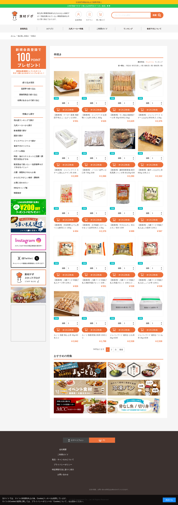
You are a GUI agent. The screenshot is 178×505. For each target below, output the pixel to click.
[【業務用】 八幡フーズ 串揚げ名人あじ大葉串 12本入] (150, 193)
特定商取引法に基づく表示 (63, 469)
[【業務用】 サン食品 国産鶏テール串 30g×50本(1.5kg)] (122, 83)
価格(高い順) (158, 66)
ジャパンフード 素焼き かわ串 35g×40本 (122, 336)
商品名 (128, 66)
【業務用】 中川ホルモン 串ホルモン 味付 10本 (122, 226)
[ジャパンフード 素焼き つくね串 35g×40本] (150, 303)
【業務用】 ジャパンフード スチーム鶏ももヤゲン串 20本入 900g (66, 171)
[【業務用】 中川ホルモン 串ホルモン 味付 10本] (122, 193)
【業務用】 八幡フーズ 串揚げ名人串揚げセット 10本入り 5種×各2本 (122, 281)
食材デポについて (154, 29)
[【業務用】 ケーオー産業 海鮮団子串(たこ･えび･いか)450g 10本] (66, 83)
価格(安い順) (148, 66)
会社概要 (63, 449)
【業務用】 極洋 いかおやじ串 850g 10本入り (150, 171)
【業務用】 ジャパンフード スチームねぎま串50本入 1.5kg (150, 116)
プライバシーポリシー (63, 465)
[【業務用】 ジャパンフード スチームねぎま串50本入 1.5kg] (150, 83)
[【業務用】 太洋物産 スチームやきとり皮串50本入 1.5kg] (94, 193)
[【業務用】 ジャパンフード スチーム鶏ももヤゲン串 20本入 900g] (66, 138)
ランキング (128, 29)
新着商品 (23, 29)
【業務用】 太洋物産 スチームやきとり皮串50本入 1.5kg (94, 226)
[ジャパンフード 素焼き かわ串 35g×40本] (122, 303)
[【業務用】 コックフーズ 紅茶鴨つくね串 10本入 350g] (94, 83)
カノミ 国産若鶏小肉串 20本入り (94, 336)
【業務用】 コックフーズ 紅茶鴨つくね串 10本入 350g (94, 116)
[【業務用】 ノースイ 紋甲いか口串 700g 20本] (94, 138)
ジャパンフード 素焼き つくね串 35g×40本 (150, 336)
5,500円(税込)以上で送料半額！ (89, 2)
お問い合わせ (62, 474)
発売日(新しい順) (138, 66)
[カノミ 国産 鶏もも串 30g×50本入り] (66, 303)
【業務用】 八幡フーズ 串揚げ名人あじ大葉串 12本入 (150, 226)
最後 (121, 349)
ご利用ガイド (102, 29)
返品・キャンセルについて (63, 459)
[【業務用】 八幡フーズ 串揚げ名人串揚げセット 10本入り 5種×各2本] (122, 248)
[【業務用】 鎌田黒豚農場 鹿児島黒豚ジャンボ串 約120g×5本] (122, 138)
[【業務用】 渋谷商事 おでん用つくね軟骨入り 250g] (66, 193)
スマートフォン (77, 440)
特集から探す (28, 114)
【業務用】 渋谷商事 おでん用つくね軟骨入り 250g (66, 226)
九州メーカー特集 (76, 29)
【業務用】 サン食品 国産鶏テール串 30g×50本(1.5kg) (122, 116)
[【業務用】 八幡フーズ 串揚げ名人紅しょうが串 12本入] (150, 248)
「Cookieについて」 (60, 501)
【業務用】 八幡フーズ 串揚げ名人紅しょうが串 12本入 (150, 281)
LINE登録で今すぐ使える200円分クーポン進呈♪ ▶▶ (89, 6)
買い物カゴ (100, 20)
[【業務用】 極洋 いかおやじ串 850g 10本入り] (150, 138)
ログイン (89, 20)
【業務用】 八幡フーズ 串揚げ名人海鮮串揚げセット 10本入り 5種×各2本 (94, 281)
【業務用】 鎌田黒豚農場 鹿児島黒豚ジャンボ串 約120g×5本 (122, 171)
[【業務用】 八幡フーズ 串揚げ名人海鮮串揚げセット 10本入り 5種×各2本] (94, 248)
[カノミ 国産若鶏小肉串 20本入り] (94, 303)
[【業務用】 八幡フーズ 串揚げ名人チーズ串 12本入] (66, 248)
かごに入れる (68, 110)
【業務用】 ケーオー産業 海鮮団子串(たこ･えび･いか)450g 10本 (66, 116)
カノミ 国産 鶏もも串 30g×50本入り (66, 336)
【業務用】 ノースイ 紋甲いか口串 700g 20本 (94, 171)
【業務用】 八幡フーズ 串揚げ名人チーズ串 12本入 (66, 281)
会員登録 (78, 20)
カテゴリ (50, 29)
